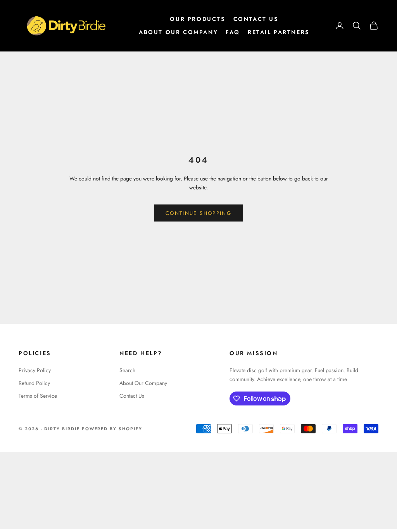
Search (127, 370)
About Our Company (178, 32)
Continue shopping (198, 213)
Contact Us (256, 19)
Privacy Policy (35, 370)
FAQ (233, 32)
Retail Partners (279, 32)
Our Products (197, 19)
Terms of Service (38, 396)
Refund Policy (34, 383)
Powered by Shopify (112, 429)
